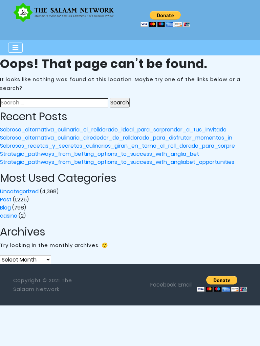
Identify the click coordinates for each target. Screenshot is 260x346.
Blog (5, 208)
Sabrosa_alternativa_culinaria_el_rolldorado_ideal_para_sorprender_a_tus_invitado (113, 129)
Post (6, 199)
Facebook (163, 285)
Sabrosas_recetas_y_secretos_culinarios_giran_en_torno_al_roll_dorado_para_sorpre (117, 146)
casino (8, 216)
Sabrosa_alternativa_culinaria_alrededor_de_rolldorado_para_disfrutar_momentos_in (116, 138)
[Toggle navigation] (15, 48)
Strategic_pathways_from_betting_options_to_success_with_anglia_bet (99, 154)
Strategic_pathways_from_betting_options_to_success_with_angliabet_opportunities (117, 162)
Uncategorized (19, 191)
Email (185, 285)
